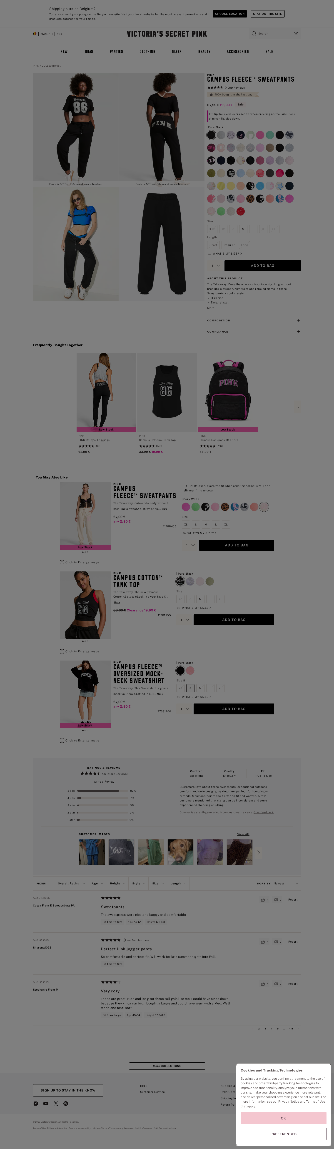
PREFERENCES (283, 1134)
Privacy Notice (288, 1101)
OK (283, 1118)
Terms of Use (315, 1101)
